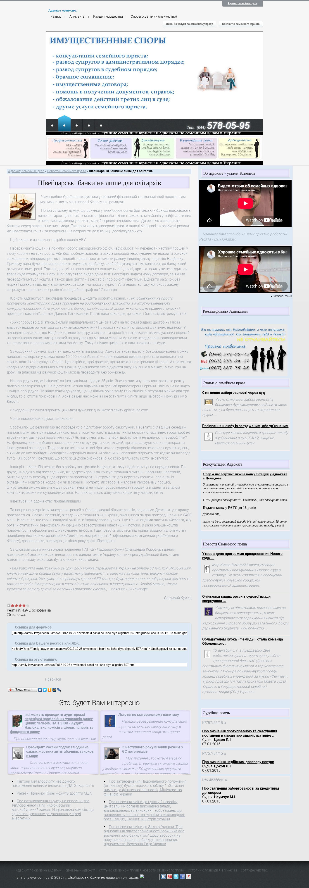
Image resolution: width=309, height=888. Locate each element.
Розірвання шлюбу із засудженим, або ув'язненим (245, 426)
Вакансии (229, 870)
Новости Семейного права (66, 171)
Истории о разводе (203, 870)
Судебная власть (216, 712)
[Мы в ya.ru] (188, 877)
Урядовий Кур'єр (178, 597)
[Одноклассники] (49, 690)
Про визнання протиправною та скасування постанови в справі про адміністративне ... (239, 733)
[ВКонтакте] (40, 690)
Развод (56, 16)
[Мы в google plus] (169, 877)
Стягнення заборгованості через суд (233, 392)
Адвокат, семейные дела (242, 3)
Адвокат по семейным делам (38, 870)
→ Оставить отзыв (281, 296)
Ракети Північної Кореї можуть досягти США (54, 793)
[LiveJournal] (59, 690)
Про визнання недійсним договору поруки (238, 762)
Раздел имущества (108, 16)
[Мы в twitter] (176, 877)
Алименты (77, 16)
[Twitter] (45, 690)
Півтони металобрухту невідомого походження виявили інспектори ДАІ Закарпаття (53, 783)
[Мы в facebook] (182, 877)
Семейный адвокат (80, 870)
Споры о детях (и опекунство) (154, 16)
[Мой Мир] (54, 690)
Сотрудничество (254, 870)
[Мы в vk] (163, 877)
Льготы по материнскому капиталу (148, 714)
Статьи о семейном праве (119, 870)
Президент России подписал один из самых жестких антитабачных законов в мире (60, 751)
